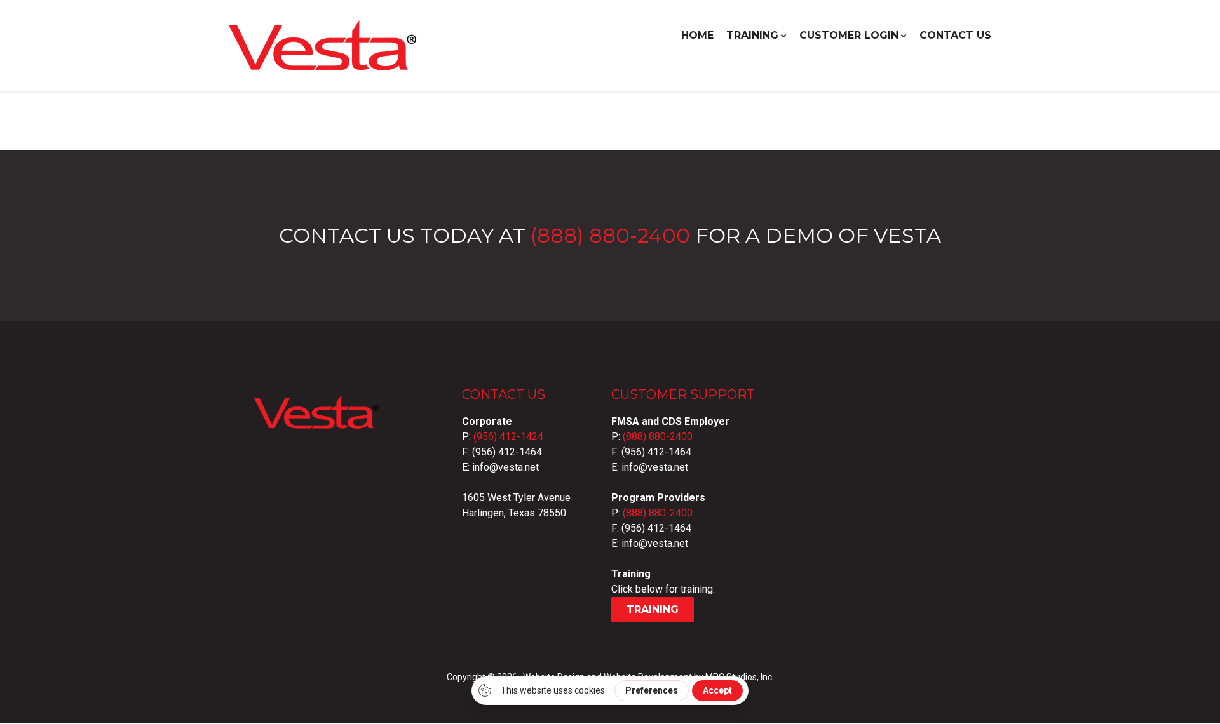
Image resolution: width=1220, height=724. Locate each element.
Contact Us (955, 35)
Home (697, 35)
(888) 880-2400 (610, 235)
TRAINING (752, 35)
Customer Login (848, 35)
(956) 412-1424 (508, 437)
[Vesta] (324, 64)
